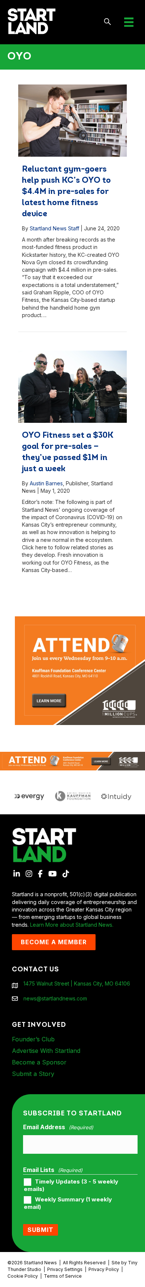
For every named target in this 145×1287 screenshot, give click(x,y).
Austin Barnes (46, 483)
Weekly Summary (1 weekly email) (68, 1203)
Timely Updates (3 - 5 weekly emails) (71, 1185)
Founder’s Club (33, 1039)
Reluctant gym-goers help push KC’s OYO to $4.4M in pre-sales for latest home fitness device (66, 191)
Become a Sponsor (39, 1062)
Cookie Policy (22, 1276)
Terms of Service (63, 1276)
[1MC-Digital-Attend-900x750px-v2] (80, 620)
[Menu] (129, 22)
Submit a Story (33, 1073)
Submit (41, 1229)
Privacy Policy (103, 1269)
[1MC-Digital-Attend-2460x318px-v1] (72, 760)
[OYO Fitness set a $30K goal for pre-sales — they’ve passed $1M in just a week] (72, 386)
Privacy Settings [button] (65, 1269)
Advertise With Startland (46, 1050)
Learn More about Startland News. (71, 925)
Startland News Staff (54, 228)
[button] (107, 22)
